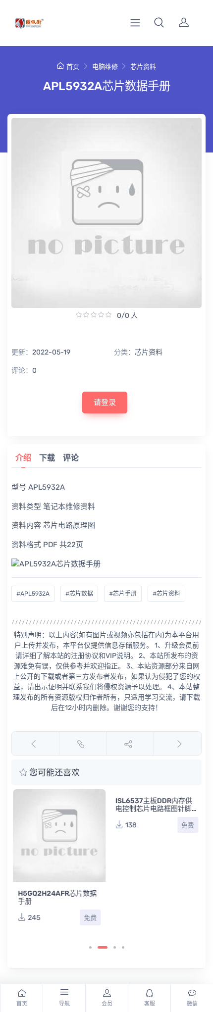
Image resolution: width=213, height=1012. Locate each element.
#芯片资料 (166, 593)
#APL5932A (33, 593)
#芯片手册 (123, 593)
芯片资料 (143, 66)
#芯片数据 (79, 593)
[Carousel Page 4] (123, 947)
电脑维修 (105, 66)
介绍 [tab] (23, 457)
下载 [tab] (47, 457)
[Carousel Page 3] (114, 947)
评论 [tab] (71, 457)
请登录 (105, 402)
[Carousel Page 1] (90, 947)
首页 (72, 66)
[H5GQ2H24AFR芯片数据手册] (57, 835)
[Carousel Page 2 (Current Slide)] (102, 947)
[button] (159, 22)
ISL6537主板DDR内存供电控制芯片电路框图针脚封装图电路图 (152, 809)
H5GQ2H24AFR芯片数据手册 (55, 897)
